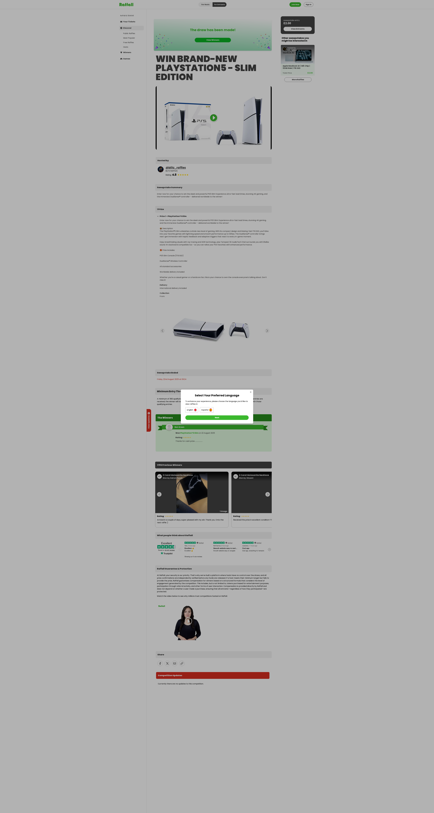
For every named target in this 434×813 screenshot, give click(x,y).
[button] (191, 410)
